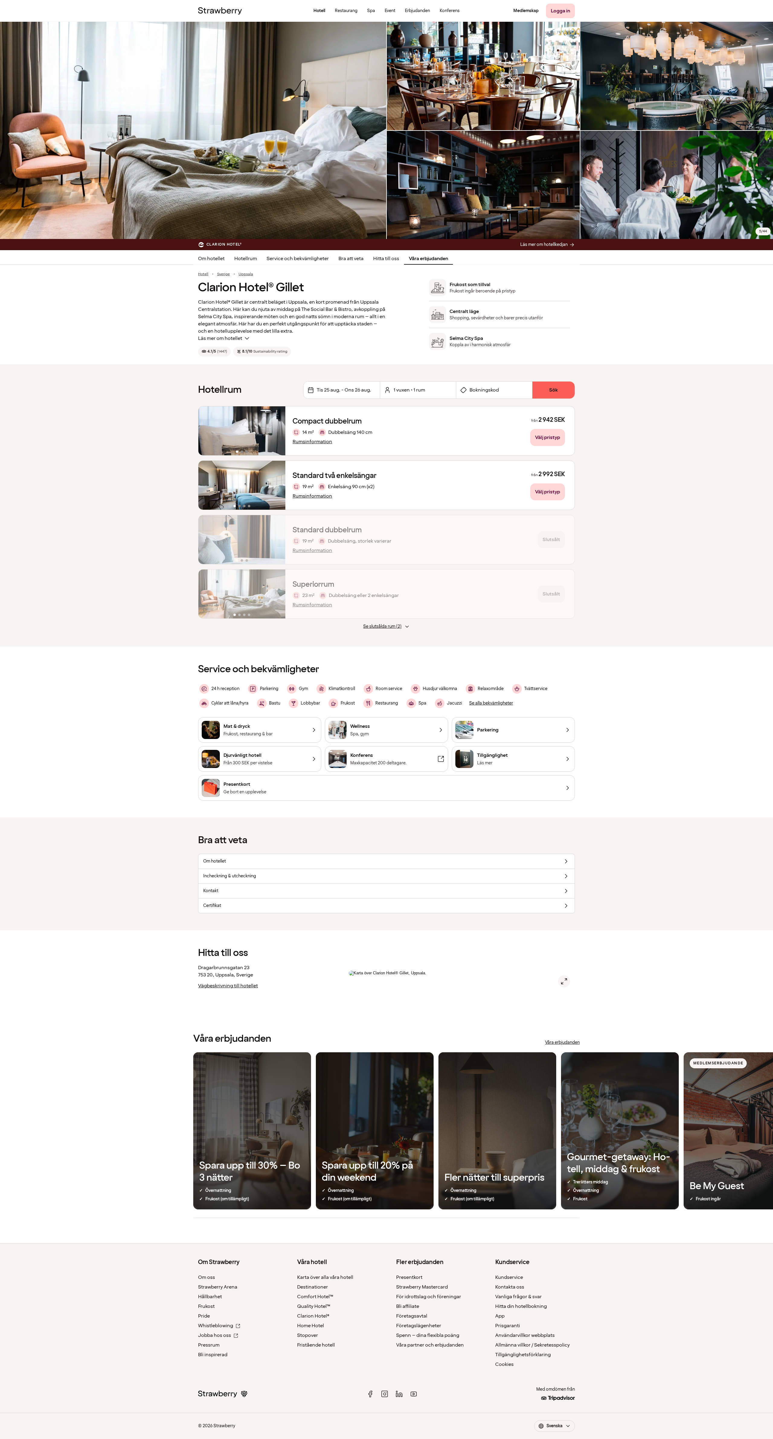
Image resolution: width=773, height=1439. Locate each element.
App (500, 1316)
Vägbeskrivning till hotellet (228, 985)
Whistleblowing (215, 1325)
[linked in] (399, 1394)
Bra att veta (351, 258)
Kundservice (509, 1277)
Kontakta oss (509, 1287)
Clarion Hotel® (313, 1316)
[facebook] (370, 1394)
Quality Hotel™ (313, 1306)
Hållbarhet (210, 1296)
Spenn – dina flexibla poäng (427, 1335)
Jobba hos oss (214, 1335)
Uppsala (246, 274)
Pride (204, 1316)
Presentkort (409, 1277)
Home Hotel (310, 1325)
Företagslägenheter (418, 1325)
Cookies (504, 1364)
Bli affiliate (407, 1306)
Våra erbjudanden (428, 258)
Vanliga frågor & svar (518, 1296)
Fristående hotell (316, 1345)
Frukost (206, 1306)
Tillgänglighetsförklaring (523, 1354)
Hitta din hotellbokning (521, 1306)
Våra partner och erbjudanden (430, 1345)
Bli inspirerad (212, 1354)
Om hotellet (211, 258)
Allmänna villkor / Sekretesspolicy (532, 1345)
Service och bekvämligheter (298, 258)
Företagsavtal (411, 1316)
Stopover (307, 1335)
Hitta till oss (386, 258)
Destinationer (312, 1287)
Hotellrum (245, 258)
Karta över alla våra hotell (325, 1277)
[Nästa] (277, 431)
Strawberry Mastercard (422, 1287)
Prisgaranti (507, 1325)
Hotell (203, 274)
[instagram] (384, 1394)
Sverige (223, 274)
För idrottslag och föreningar (428, 1296)
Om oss (206, 1277)
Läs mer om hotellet (220, 338)
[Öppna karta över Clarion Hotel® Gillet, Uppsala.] (564, 981)
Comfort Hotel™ (315, 1296)
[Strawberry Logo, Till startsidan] (220, 11)
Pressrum (209, 1345)
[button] (241, 430)
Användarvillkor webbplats (525, 1335)
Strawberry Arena (217, 1287)
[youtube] (413, 1394)
